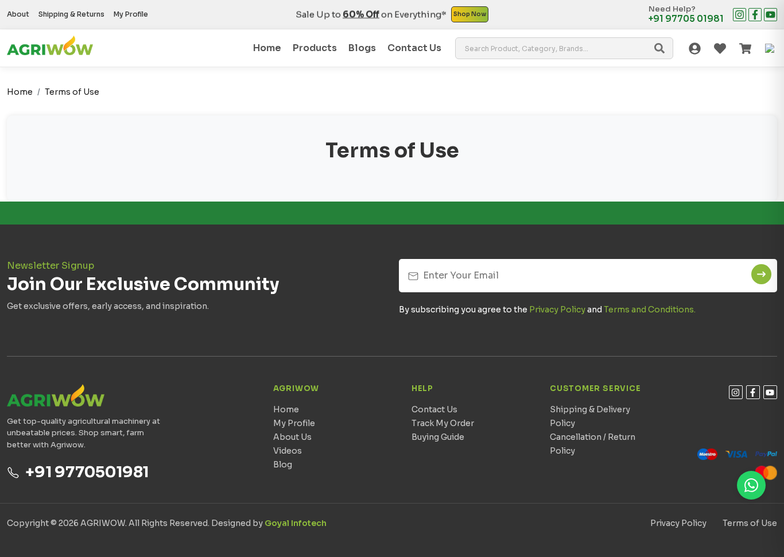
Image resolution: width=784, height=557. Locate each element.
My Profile (131, 14)
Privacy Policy (557, 309)
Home (267, 48)
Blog (282, 464)
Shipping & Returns (71, 14)
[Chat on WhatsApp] (751, 485)
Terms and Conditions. (650, 309)
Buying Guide (438, 437)
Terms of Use (72, 92)
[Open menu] (770, 48)
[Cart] (745, 48)
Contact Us (434, 409)
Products (315, 48)
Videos (287, 451)
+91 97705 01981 (686, 19)
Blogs (362, 48)
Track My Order (443, 423)
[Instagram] (739, 14)
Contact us (414, 48)
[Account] (694, 48)
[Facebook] (755, 14)
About (18, 14)
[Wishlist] (719, 48)
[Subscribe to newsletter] (761, 274)
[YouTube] (770, 14)
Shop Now (469, 14)
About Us (292, 437)
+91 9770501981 (87, 472)
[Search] (659, 48)
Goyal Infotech (296, 523)
